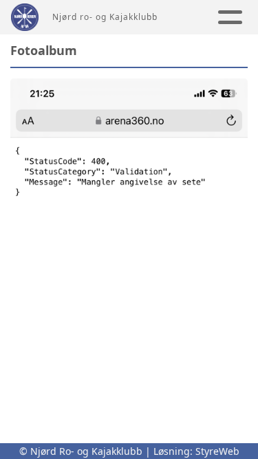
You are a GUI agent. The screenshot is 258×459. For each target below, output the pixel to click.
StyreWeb (217, 451)
